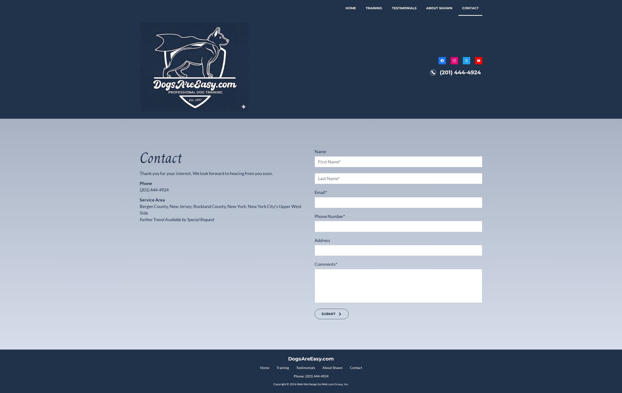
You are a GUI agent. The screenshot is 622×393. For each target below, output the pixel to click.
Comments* (326, 264)
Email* (321, 192)
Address (322, 240)
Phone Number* (330, 216)
